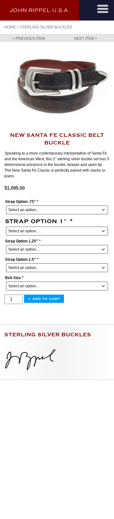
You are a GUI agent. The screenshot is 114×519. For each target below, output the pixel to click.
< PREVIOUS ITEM (28, 38)
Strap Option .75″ (21, 201)
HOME (10, 27)
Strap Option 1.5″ (21, 259)
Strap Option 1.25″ (23, 241)
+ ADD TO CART (44, 298)
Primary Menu (102, 9)
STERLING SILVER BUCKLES (46, 27)
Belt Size (14, 278)
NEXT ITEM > (85, 38)
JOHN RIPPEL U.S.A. (40, 10)
